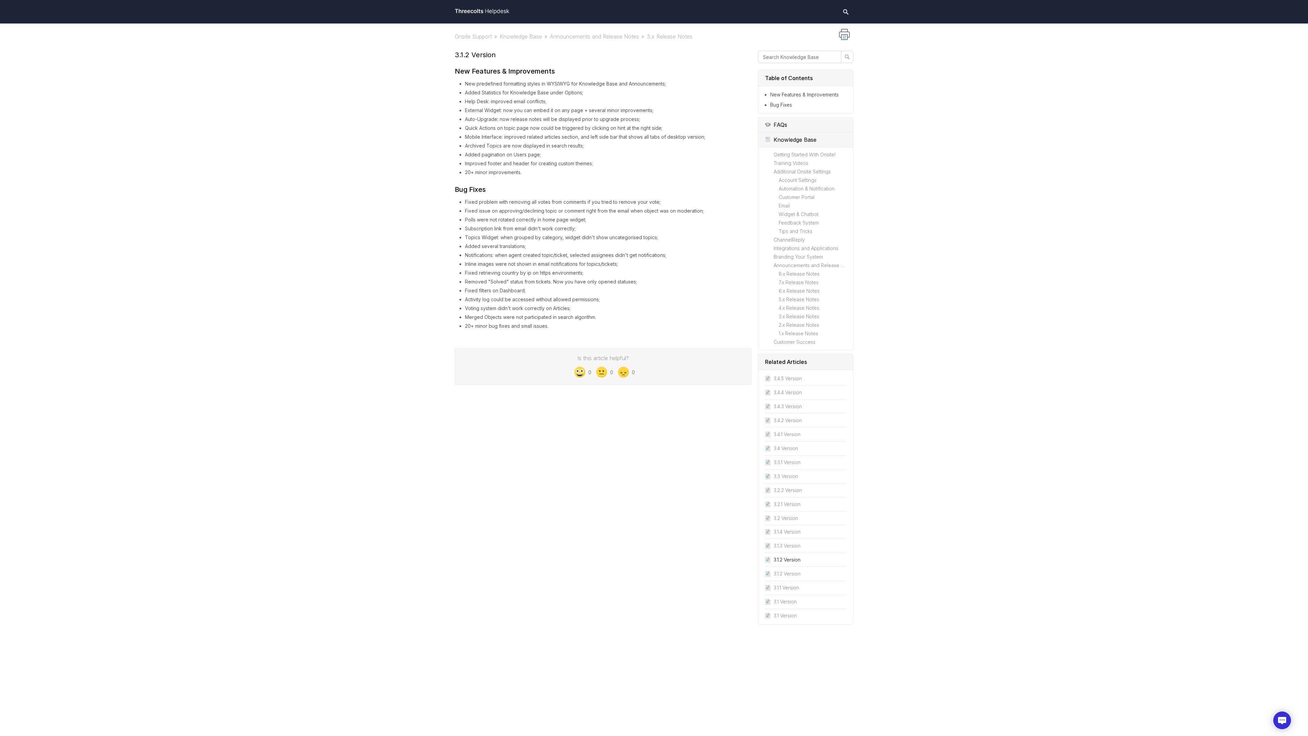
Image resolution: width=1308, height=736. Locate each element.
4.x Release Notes (799, 308)
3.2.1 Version (787, 504)
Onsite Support (473, 36)
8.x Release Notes (799, 274)
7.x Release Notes (799, 282)
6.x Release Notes (799, 291)
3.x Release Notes (669, 36)
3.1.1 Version (786, 588)
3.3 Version (786, 476)
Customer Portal (796, 197)
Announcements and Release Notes (594, 36)
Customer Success (794, 342)
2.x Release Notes (799, 325)
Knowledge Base (521, 36)
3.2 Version (786, 518)
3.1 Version (785, 601)
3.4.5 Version (788, 378)
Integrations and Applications (806, 248)
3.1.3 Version (787, 546)
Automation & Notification (807, 188)
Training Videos (791, 163)
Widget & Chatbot (799, 214)
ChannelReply (789, 240)
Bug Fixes (781, 105)
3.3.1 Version (787, 462)
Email (784, 206)
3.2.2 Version (788, 490)
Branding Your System (798, 257)
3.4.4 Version (788, 392)
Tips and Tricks (795, 231)
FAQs (780, 124)
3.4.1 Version (787, 434)
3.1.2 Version (787, 560)
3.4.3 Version (788, 406)
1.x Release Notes (798, 333)
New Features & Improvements (804, 94)
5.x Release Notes (799, 299)
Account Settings (797, 180)
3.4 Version (786, 448)
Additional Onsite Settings (802, 171)
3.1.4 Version (787, 532)
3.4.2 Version (788, 420)
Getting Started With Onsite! (805, 154)
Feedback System (799, 223)
